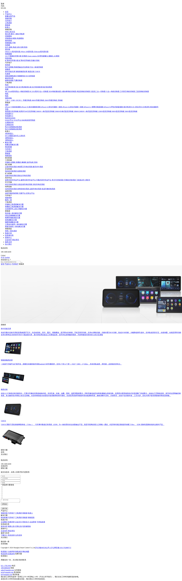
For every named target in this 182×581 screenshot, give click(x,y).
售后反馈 (11, 535)
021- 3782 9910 (6, 566)
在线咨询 (4, 466)
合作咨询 (18, 535)
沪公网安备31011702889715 (61, 548)
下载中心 (4, 535)
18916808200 (5, 568)
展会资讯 (15, 240)
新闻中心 (8, 237)
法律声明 (11, 551)
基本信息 (4, 526)
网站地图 (25, 551)
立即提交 (4, 504)
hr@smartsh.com (6, 574)
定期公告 (18, 526)
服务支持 (8, 242)
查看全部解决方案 (12, 144)
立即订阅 (4, 508)
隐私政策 (18, 551)
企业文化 (18, 522)
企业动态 (8, 240)
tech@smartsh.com (7, 572)
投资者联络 (26, 526)
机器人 (7, 27)
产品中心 (8, 14)
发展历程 (11, 522)
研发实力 (25, 522)
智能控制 (8, 18)
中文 (2, 257)
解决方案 (8, 142)
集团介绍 (8, 233)
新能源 (7, 25)
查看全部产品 (10, 16)
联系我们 (4, 551)
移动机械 (8, 147)
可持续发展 (41, 522)
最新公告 (11, 526)
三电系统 (8, 23)
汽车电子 (8, 21)
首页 (6, 12)
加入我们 (8, 244)
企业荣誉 (32, 522)
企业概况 (4, 522)
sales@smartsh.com (7, 570)
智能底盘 (8, 156)
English (7, 257)
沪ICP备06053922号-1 (43, 548)
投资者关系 (9, 235)
